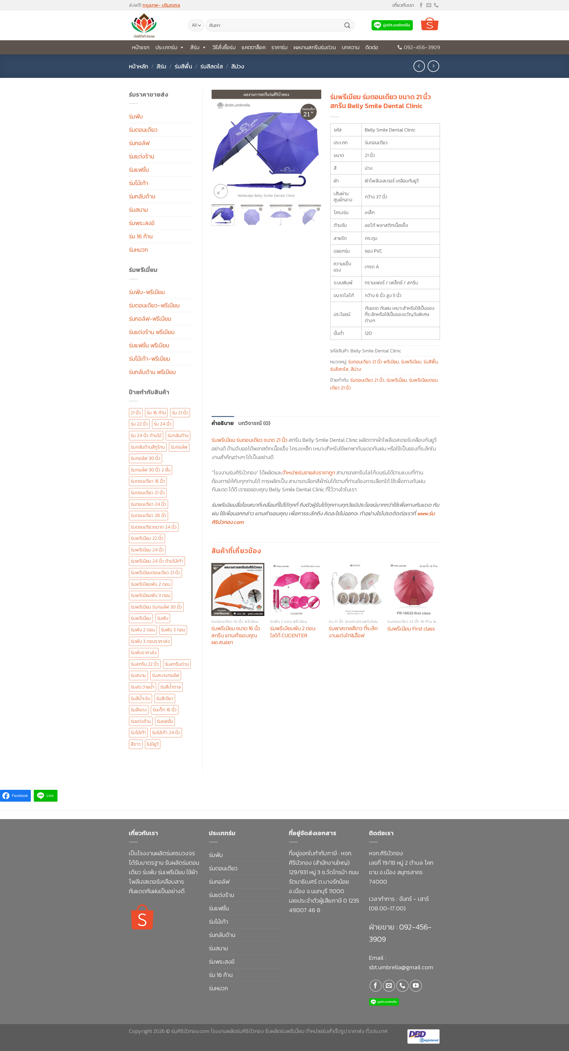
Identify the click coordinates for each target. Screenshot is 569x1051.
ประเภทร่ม (166, 47)
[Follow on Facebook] (421, 5)
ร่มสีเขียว (164, 698)
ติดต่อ (371, 47)
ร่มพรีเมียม (411, 361)
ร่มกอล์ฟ (139, 143)
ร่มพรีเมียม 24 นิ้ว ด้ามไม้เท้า (157, 560)
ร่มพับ (136, 116)
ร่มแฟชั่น (139, 169)
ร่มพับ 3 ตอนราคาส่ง (150, 641)
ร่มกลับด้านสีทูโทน (148, 446)
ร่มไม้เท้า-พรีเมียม (149, 358)
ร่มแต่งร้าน (141, 156)
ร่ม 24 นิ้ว (163, 423)
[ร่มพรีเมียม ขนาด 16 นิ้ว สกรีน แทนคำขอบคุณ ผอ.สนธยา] (237, 589)
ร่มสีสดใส (211, 66)
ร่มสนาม (138, 209)
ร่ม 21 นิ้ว (180, 412)
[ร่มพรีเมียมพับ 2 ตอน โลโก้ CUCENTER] (296, 589)
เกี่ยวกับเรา (403, 5)
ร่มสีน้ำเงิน (140, 698)
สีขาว (136, 743)
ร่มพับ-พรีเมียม (147, 292)
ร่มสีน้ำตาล (170, 686)
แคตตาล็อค (254, 47)
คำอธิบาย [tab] (223, 423)
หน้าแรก (140, 47)
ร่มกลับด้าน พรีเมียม (152, 372)
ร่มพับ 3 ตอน (173, 629)
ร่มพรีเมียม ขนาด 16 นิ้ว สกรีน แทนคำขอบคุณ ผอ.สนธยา (235, 635)
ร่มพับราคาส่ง (144, 652)
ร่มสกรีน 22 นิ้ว (145, 663)
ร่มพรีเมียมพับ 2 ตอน (150, 584)
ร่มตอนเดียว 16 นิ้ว (148, 480)
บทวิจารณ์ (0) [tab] (254, 423)
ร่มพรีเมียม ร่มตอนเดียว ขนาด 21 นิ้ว (249, 440)
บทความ (350, 47)
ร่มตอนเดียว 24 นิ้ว (148, 504)
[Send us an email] (428, 5)
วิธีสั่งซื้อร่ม (224, 47)
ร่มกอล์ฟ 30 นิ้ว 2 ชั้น (150, 469)
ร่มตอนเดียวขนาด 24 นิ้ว (154, 526)
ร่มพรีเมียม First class (411, 628)
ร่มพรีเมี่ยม (141, 618)
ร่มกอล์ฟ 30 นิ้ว (145, 458)
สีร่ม (194, 47)
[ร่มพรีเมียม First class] (413, 589)
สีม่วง (237, 66)
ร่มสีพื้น (183, 66)
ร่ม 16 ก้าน (141, 236)
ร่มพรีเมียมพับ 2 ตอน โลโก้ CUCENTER (292, 632)
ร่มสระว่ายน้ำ (142, 686)
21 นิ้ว (136, 412)
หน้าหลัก (138, 66)
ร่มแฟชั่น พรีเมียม (149, 345)
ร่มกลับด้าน (142, 196)
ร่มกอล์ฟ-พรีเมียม (150, 318)
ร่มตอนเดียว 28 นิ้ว (148, 515)
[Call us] (436, 5)
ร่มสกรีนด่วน (177, 663)
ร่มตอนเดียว (143, 129)
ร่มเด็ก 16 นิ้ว (165, 709)
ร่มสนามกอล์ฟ (165, 675)
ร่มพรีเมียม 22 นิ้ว (147, 538)
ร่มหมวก (138, 249)
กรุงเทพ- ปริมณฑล (161, 5)
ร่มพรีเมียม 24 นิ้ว (147, 549)
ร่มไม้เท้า (138, 183)
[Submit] (347, 25)
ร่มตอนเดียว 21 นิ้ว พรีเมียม (373, 361)
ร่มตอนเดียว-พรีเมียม (154, 305)
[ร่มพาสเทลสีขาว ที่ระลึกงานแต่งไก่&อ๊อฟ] (355, 589)
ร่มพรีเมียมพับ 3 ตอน (150, 595)
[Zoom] (221, 191)
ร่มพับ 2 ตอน (143, 629)
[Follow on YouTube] (416, 986)
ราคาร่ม (279, 47)
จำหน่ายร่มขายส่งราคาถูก (308, 472)
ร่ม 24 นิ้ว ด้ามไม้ (146, 435)
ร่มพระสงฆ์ (141, 223)
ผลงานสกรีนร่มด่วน (314, 47)
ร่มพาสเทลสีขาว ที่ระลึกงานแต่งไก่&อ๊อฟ (353, 632)
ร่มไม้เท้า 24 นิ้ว (166, 732)
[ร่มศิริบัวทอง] (154, 25)
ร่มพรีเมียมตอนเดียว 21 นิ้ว (155, 572)
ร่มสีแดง (139, 709)
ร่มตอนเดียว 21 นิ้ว (148, 492)
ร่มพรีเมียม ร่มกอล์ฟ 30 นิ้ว (156, 606)
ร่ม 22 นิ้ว (139, 423)
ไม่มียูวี (153, 743)
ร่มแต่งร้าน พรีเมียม (152, 332)
